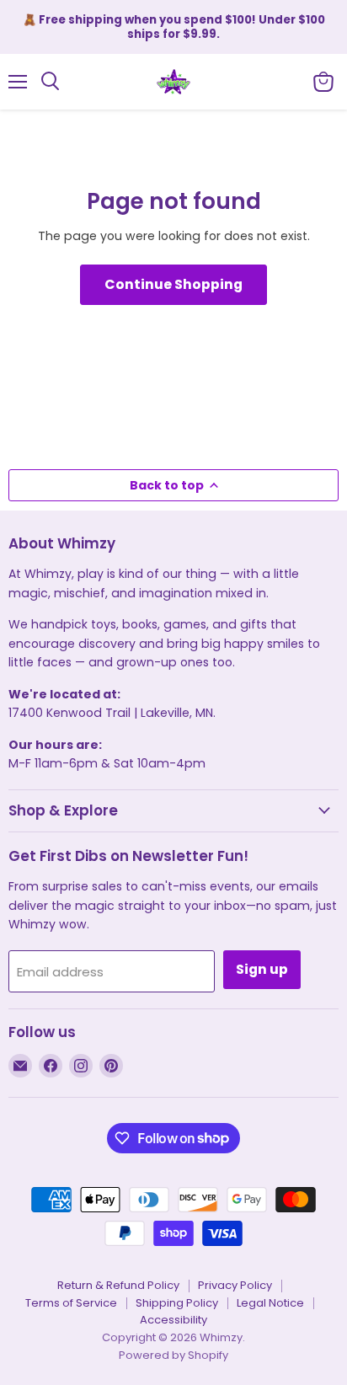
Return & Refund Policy (118, 1285)
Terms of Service (71, 1303)
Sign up (262, 969)
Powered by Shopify (173, 1355)
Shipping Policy (177, 1303)
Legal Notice (270, 1303)
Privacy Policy (235, 1285)
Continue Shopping (173, 284)
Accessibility (173, 1320)
